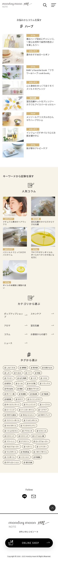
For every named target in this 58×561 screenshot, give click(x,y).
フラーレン (10, 441)
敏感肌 (8, 399)
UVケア (20, 399)
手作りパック (45, 415)
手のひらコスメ (28, 415)
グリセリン (25, 441)
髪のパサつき (34, 388)
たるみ (18, 373)
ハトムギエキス (12, 431)
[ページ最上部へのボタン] (52, 508)
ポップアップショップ (13, 315)
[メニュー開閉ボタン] (53, 5)
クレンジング (30, 404)
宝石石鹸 (35, 325)
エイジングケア (35, 399)
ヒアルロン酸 (39, 436)
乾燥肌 (23, 394)
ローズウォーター (41, 441)
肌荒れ (8, 383)
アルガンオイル (31, 420)
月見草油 (26, 452)
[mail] (33, 496)
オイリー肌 (10, 394)
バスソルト (25, 457)
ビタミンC (10, 436)
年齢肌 (46, 394)
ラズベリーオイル (12, 420)
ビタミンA (42, 431)
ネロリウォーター (12, 446)
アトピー (9, 378)
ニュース (8, 343)
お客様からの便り (39, 334)
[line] (24, 496)
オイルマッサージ (12, 404)
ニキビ (45, 378)
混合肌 (34, 394)
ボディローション (12, 462)
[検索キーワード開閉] (45, 5)
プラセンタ (28, 431)
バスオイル (10, 457)
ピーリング (10, 410)
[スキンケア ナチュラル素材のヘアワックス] (15, 206)
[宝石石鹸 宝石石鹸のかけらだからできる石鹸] (43, 206)
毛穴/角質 (22, 378)
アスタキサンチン (29, 425)
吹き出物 (9, 388)
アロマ (7, 325)
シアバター (43, 446)
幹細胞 (37, 457)
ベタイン (29, 446)
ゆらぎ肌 (32, 383)
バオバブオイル (41, 452)
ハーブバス (46, 404)
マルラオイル (11, 452)
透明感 (24, 367)
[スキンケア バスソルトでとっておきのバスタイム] (15, 237)
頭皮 (21, 388)
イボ (34, 378)
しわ (8, 373)
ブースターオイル (27, 410)
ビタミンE (24, 436)
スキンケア (36, 313)
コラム (7, 334)
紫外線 (35, 367)
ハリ (29, 373)
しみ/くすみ (10, 367)
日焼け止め (48, 367)
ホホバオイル (11, 425)
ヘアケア (43, 410)
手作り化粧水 (11, 415)
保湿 (38, 373)
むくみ (20, 383)
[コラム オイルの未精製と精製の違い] (15, 270)
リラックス (46, 383)
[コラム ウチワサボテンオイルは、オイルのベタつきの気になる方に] (43, 237)
